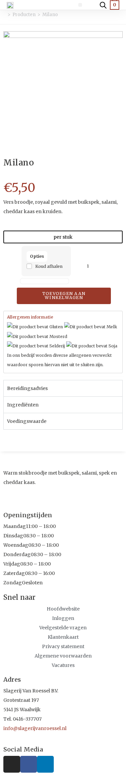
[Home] (4, 14)
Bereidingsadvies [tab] (27, 388)
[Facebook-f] (28, 764)
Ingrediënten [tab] (23, 405)
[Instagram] (11, 764)
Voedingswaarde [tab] (26, 421)
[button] (80, 5)
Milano (50, 14)
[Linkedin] (45, 764)
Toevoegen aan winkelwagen (63, 295)
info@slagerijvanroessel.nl (35, 728)
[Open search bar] (103, 4)
